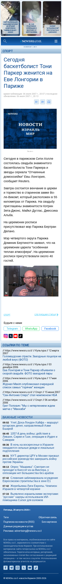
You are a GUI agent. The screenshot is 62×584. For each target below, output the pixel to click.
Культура (40, 350)
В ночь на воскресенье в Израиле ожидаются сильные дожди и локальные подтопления (28, 447)
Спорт (8, 51)
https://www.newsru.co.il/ (19, 350)
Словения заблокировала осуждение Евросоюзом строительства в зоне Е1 (30, 479)
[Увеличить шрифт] (42, 101)
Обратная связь (48, 517)
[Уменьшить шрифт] (36, 101)
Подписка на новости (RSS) (18, 521)
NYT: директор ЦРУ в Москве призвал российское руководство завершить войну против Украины (31, 458)
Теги (6, 517)
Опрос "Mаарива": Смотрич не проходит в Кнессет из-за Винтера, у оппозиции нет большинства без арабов (28, 470)
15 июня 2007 (52, 392)
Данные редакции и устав (18, 526)
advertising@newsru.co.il (28, 530)
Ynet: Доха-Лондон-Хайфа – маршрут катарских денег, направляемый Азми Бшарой (30, 425)
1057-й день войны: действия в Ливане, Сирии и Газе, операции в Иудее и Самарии (30, 436)
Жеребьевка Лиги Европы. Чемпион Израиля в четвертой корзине (30, 487)
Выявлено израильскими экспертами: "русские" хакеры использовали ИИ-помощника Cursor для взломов (31, 497)
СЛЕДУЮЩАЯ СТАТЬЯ (45, 314)
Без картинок (49, 521)
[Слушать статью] (52, 101)
